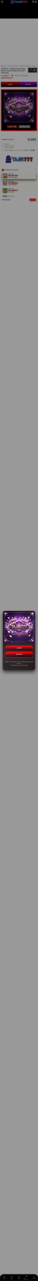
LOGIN (19, 648)
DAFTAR (19, 654)
